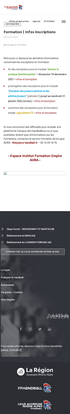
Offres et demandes (19, 21)
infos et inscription (26, 79)
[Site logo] (13, 7)
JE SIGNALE (49, 21)
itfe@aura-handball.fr (25, 142)
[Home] (35, 371)
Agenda (36, 21)
